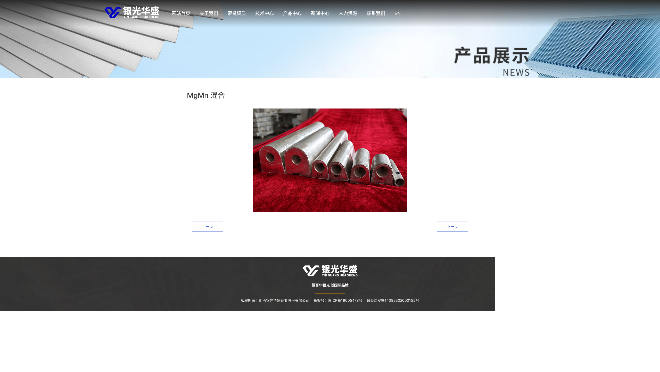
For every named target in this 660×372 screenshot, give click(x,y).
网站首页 (181, 13)
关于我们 (209, 13)
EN (397, 13)
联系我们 (376, 13)
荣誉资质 (236, 13)
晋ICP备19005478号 (347, 300)
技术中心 (264, 13)
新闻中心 (320, 13)
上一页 (207, 226)
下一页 (452, 226)
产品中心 (292, 13)
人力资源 (348, 13)
